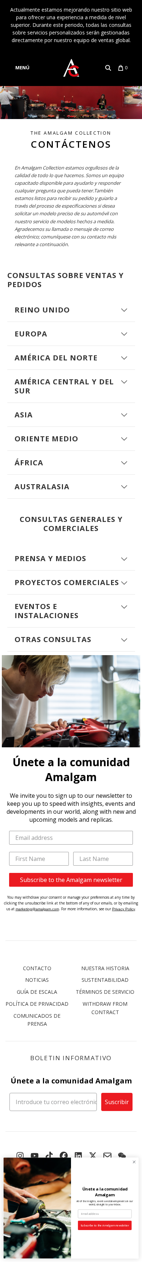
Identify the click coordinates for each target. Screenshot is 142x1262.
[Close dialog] (134, 1162)
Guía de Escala (37, 991)
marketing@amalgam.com (37, 909)
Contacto (37, 968)
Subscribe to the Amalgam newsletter (71, 880)
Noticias (37, 979)
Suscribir (117, 1102)
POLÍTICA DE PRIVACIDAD (36, 1003)
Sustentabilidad (105, 979)
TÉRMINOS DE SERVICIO (105, 991)
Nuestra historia (105, 968)
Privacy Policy (123, 909)
